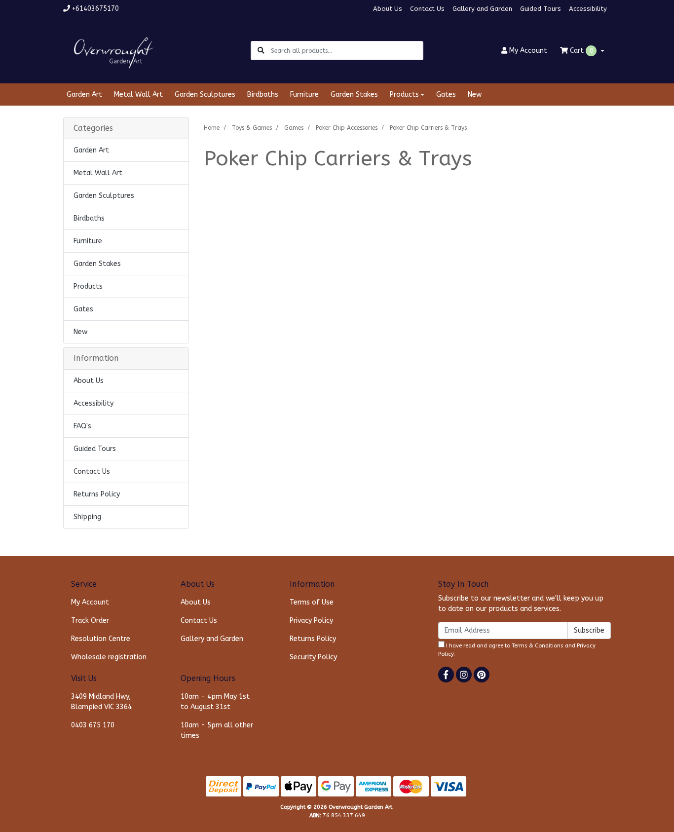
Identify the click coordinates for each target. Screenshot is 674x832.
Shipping (87, 517)
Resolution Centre (100, 639)
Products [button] (404, 94)
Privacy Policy (311, 620)
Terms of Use (312, 602)
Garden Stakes (354, 94)
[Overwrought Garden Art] (111, 50)
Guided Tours (540, 8)
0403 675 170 (92, 725)
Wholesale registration (109, 657)
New (475, 94)
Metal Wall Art (138, 94)
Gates (446, 94)
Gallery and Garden (482, 8)
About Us (387, 8)
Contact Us (427, 8)
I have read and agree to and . (517, 650)
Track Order (90, 620)
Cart (580, 50)
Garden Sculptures (205, 94)
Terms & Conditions (537, 646)
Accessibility (588, 8)
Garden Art (84, 94)
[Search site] (261, 50)
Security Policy (313, 657)
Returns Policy (97, 494)
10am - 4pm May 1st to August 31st (215, 701)
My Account (90, 602)
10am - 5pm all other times (217, 730)
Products (88, 286)
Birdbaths (262, 94)
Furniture (304, 94)
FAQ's (82, 426)
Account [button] (528, 50)
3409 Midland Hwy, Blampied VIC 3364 (101, 701)
